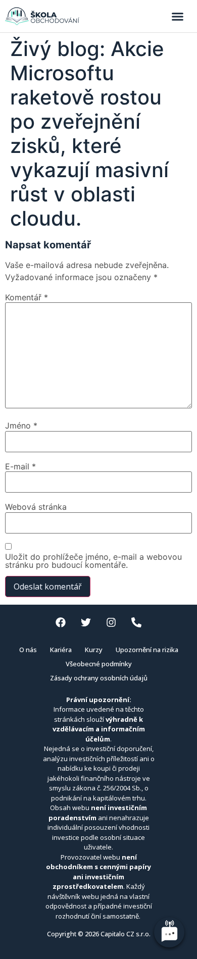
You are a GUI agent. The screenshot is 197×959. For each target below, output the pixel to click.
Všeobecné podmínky (99, 663)
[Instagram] (111, 622)
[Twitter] (86, 622)
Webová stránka (36, 507)
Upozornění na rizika (147, 649)
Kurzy (94, 649)
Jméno (21, 425)
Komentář (26, 297)
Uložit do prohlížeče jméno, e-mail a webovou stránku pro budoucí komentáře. (93, 561)
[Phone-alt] (136, 622)
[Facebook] (61, 622)
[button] (177, 16)
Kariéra (61, 649)
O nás (28, 649)
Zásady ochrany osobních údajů (98, 677)
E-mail (20, 466)
